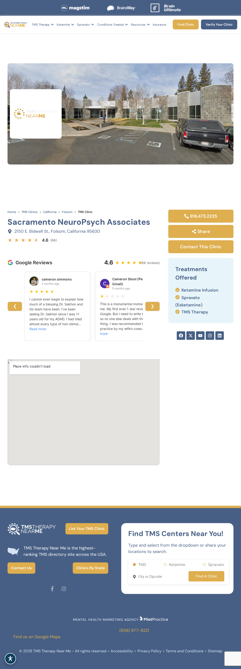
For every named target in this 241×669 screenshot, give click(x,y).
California (49, 212)
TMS (142, 564)
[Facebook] (181, 335)
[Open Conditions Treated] (126, 24)
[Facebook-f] (52, 589)
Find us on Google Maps (36, 637)
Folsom (67, 212)
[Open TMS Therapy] (52, 24)
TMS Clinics (29, 212)
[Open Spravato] (92, 24)
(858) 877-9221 (134, 630)
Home (12, 212)
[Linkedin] (219, 335)
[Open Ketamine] (72, 24)
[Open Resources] (148, 24)
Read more (37, 329)
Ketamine (177, 564)
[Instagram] (210, 335)
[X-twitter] (190, 335)
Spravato (216, 564)
